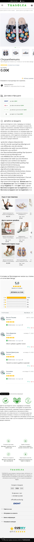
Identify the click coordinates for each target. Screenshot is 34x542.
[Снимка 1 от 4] (15, 47)
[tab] (4, 394)
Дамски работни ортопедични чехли (24, 10)
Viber (23, 1)
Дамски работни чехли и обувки (7, 10)
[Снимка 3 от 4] (18, 47)
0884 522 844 (14, 1)
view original (18, 325)
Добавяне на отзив (17, 292)
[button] (2, 5)
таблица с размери (28, 78)
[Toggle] (2, 509)
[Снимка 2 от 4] (16, 47)
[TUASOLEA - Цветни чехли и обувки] (17, 5)
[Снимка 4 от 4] (19, 47)
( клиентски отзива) (13, 65)
